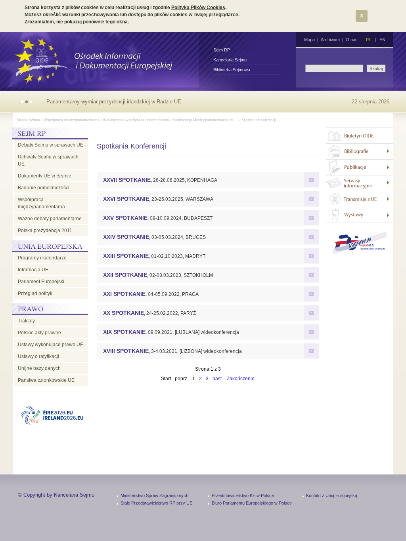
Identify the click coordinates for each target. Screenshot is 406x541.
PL (368, 39)
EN (382, 39)
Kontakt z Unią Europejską (331, 495)
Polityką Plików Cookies (198, 7)
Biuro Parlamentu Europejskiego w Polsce (252, 503)
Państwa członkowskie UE (46, 380)
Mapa (309, 39)
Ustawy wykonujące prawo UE (50, 344)
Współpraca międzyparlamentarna (72, 120)
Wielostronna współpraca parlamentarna (136, 120)
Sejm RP (221, 50)
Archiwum (330, 39)
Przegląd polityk (35, 293)
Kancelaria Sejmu (230, 59)
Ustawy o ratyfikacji (38, 356)
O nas (352, 39)
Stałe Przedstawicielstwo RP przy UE (156, 503)
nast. (218, 378)
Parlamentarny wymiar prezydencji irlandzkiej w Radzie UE (113, 102)
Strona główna (28, 120)
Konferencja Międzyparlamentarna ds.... (205, 120)
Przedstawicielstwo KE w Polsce (243, 495)
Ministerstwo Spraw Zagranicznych (154, 495)
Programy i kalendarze (42, 258)
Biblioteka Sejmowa (231, 69)
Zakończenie (241, 378)
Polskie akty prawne (39, 332)
